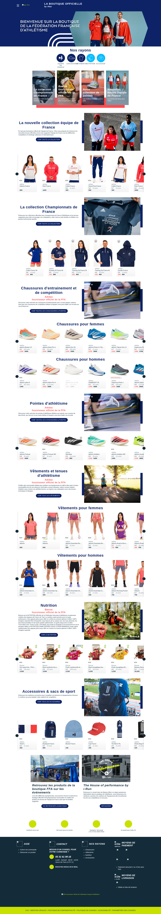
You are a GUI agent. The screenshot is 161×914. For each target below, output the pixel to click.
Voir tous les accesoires (48, 702)
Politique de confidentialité (61, 910)
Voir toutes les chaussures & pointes (48, 311)
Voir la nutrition (48, 635)
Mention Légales (38, 910)
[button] (18, 5)
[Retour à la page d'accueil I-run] (31, 5)
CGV (27, 910)
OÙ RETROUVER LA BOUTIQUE (55, 806)
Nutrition (88, 855)
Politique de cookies (87, 910)
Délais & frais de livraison (127, 887)
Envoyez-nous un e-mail (66, 867)
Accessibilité (104, 910)
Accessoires (89, 858)
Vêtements (89, 852)
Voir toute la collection (49, 139)
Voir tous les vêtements (49, 495)
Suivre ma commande (28, 850)
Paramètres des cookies (124, 910)
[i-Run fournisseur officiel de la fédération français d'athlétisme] (80, 899)
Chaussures (89, 850)
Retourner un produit (27, 852)
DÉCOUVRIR (106, 806)
